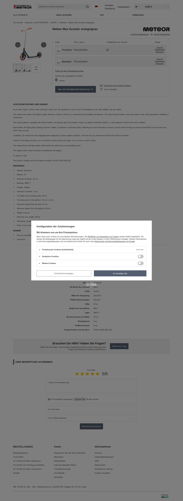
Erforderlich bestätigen (63, 273)
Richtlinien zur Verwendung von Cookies (103, 237)
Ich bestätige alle (120, 273)
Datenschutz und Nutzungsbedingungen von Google (115, 241)
